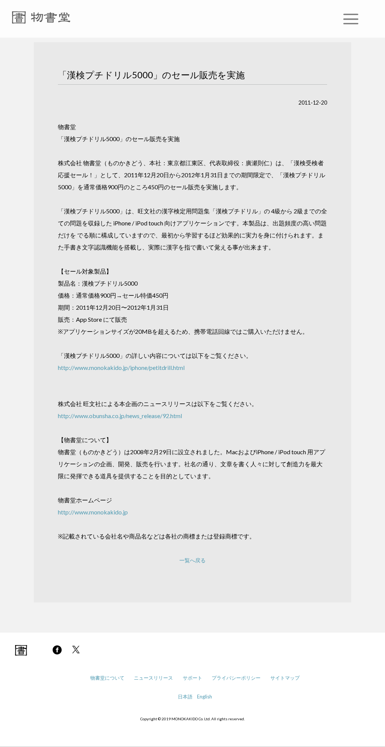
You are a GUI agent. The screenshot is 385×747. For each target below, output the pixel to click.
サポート (192, 678)
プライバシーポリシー (236, 678)
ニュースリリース (153, 678)
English (204, 697)
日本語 (185, 697)
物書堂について (107, 678)
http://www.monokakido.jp (93, 512)
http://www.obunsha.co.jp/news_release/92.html (120, 415)
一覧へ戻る (192, 560)
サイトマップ (285, 678)
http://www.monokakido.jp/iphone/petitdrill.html (121, 367)
